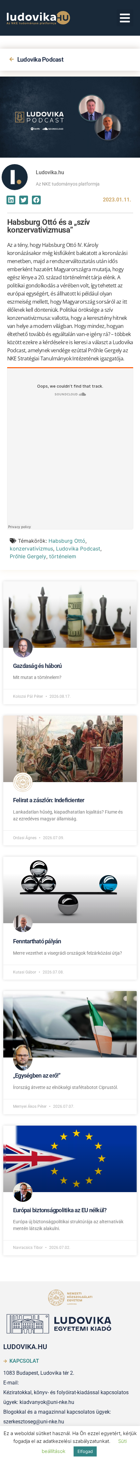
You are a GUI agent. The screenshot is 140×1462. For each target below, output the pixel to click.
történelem (62, 556)
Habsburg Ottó (67, 541)
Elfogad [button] (85, 1451)
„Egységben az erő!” (37, 1075)
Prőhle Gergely (28, 556)
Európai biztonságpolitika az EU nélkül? (59, 1210)
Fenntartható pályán (37, 941)
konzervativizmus (31, 548)
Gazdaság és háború (37, 665)
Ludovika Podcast (40, 59)
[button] (125, 18)
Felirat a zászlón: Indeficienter (48, 800)
